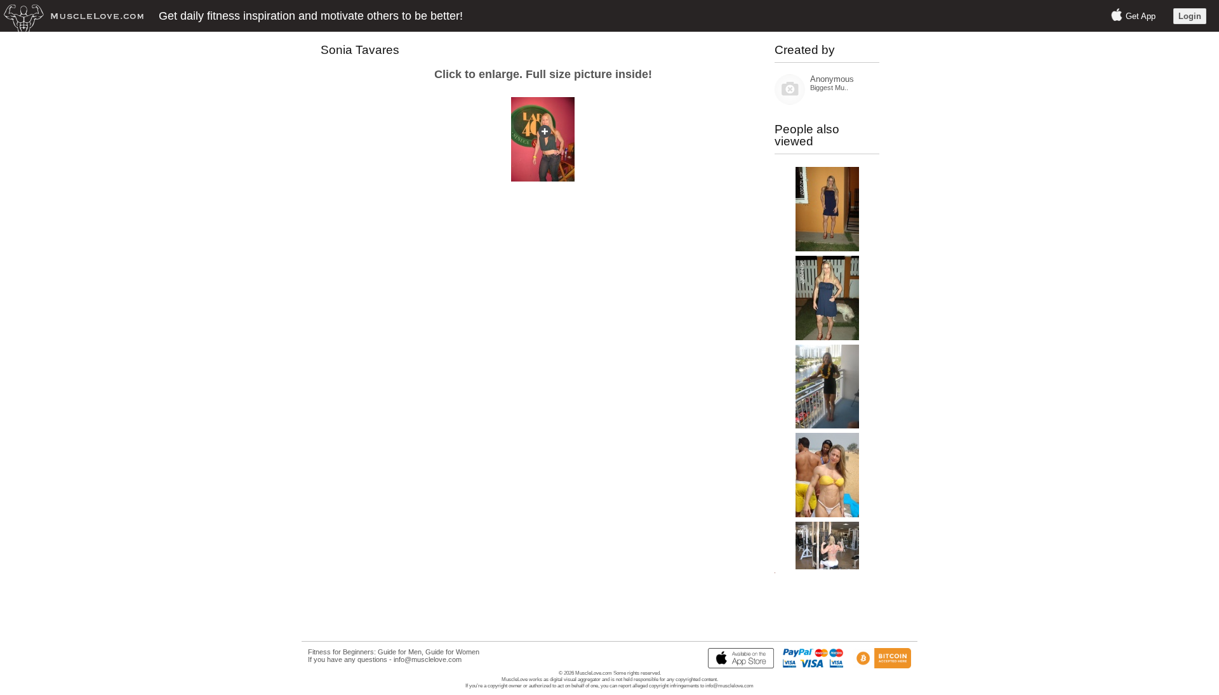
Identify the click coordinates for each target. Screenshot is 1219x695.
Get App (1141, 16)
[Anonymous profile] (790, 102)
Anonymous (832, 79)
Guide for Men (400, 652)
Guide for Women (452, 652)
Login (1189, 16)
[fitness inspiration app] (738, 666)
